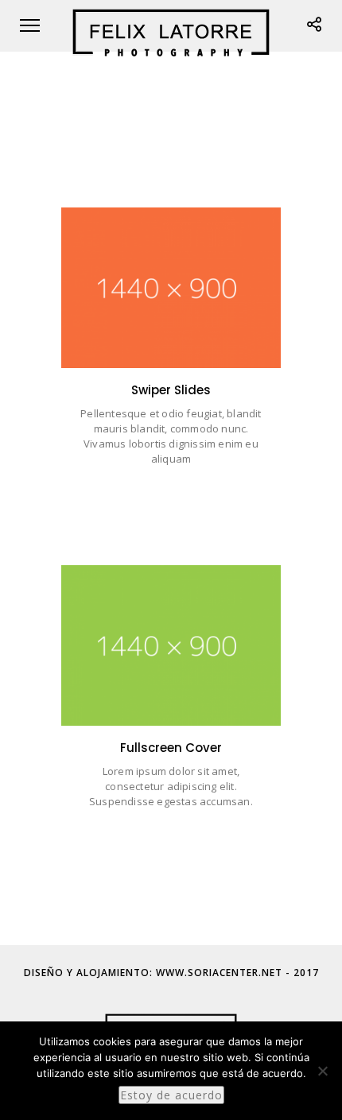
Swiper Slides (171, 344)
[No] (322, 1071)
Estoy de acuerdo (171, 1095)
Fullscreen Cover (171, 702)
